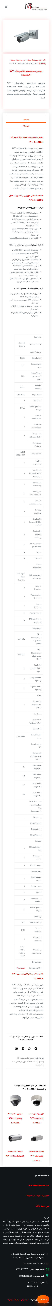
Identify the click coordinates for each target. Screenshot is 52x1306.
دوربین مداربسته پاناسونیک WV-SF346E (36, 1118)
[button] (35, 1048)
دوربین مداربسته (34, 60)
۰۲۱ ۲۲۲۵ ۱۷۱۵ (33, 1282)
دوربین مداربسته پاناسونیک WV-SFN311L (15, 1118)
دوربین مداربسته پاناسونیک (37, 1195)
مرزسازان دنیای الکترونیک (18, 1299)
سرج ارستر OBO (42, 1206)
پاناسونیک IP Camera (25, 1058)
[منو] (6, 6)
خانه (44, 60)
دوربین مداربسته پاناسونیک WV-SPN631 (36, 1155)
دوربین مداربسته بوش (38, 1185)
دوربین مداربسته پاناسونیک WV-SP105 (15, 1153)
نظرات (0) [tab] (26, 126)
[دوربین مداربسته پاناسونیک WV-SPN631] (36, 1138)
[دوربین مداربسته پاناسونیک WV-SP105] (15, 1138)
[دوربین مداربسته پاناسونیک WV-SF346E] (36, 1100)
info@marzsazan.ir (31, 1263)
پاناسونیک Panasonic (35, 1061)
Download (21, 968)
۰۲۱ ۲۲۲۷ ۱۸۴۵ (32, 1286)
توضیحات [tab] (26, 119)
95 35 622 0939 (22, 1269)
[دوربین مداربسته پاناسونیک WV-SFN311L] (15, 1100)
